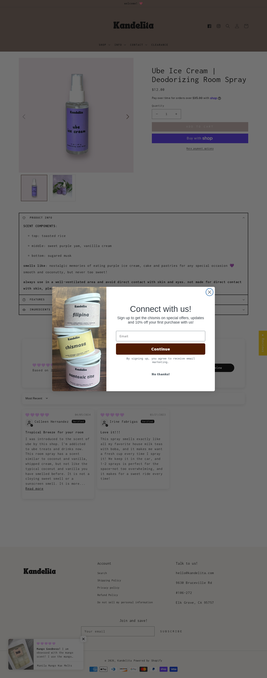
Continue (160, 349)
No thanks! (161, 374)
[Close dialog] (209, 292)
